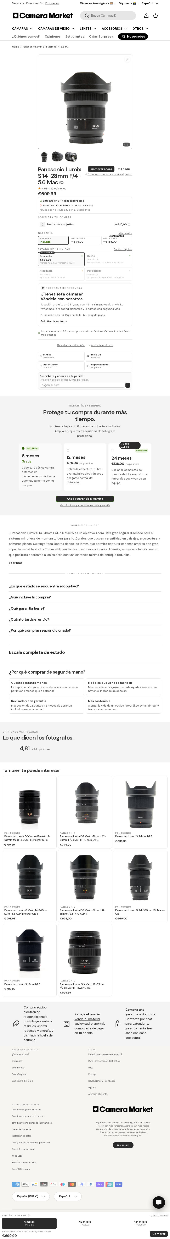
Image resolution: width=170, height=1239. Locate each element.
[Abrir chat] (159, 1202)
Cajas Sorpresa (101, 36)
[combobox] (108, 15)
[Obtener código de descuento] (127, 385)
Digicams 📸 (127, 3)
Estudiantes (75, 36)
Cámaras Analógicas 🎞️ (96, 3)
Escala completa (123, 249)
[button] (155, 15)
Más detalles (125, 233)
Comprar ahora (101, 169)
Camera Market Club (22, 1081)
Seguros (92, 1087)
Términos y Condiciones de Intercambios (32, 1123)
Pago (90, 1067)
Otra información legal (23, 1149)
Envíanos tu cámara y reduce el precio (109, 174)
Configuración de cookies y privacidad (31, 1142)
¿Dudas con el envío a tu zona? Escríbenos (65, 209)
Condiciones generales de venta (28, 1116)
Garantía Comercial (22, 1129)
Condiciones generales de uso (26, 1109)
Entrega (92, 1074)
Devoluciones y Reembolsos (101, 1081)
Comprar (158, 1234)
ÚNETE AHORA (123, 1145)
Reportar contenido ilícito (24, 1162)
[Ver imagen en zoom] (127, 59)
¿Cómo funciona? (159, 1215)
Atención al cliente (102, 345)
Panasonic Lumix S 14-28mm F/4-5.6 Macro (46, 46)
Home (15, 46)
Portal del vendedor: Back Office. (104, 1061)
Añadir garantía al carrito (85, 498)
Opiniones (53, 36)
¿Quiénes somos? (26, 36)
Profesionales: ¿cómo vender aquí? (105, 1054)
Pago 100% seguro (21, 1169)
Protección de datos (21, 1136)
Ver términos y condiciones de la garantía (85, 505)
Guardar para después (71, 345)
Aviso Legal (17, 1156)
